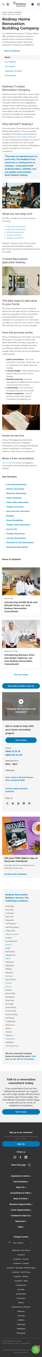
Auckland (18, 12)
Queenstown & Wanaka (21, 1307)
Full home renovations (16, 227)
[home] (20, 5)
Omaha (8, 983)
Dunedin (21, 1290)
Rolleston (21, 1311)
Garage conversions (14, 238)
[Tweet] (13, 803)
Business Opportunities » (21, 1204)
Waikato (21, 1320)
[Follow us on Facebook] (21, 1157)
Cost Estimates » (21, 1182)
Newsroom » (21, 1221)
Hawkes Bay (21, 1294)
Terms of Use (20, 1343)
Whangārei (21, 1333)
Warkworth (10, 1039)
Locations (10, 12)
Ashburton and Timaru (21, 1250)
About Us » (21, 1187)
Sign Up (21, 1144)
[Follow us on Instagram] (15, 1157)
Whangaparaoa (12, 1046)
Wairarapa (21, 1324)
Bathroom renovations (16, 229)
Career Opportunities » (21, 1210)
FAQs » (21, 1227)
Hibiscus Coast (11, 934)
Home (4, 12)
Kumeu (8, 945)
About (7, 57)
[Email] (29, 803)
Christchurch (21, 1285)
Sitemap (27, 1343)
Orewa (8, 987)
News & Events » (21, 1199)
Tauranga (21, 1316)
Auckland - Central (21, 1259)
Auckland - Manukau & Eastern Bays (21, 1268)
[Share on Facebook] (7, 803)
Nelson (21, 1303)
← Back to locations (11, 51)
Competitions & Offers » (21, 1193)
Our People (10, 66)
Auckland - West (21, 1281)
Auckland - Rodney (21, 1276)
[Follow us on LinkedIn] (26, 1157)
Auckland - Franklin (21, 1263)
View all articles (21, 675)
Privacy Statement (8, 1343)
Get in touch (7, 463)
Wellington (21, 1329)
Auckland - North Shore (21, 1272)
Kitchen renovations (15, 232)
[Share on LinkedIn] (24, 803)
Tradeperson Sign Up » (21, 1216)
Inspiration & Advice (13, 71)
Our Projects (10, 62)
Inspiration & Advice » (21, 1176)
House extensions (14, 235)
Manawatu (21, 1298)
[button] (32, 4)
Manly (8, 959)
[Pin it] (18, 803)
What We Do (10, 76)
